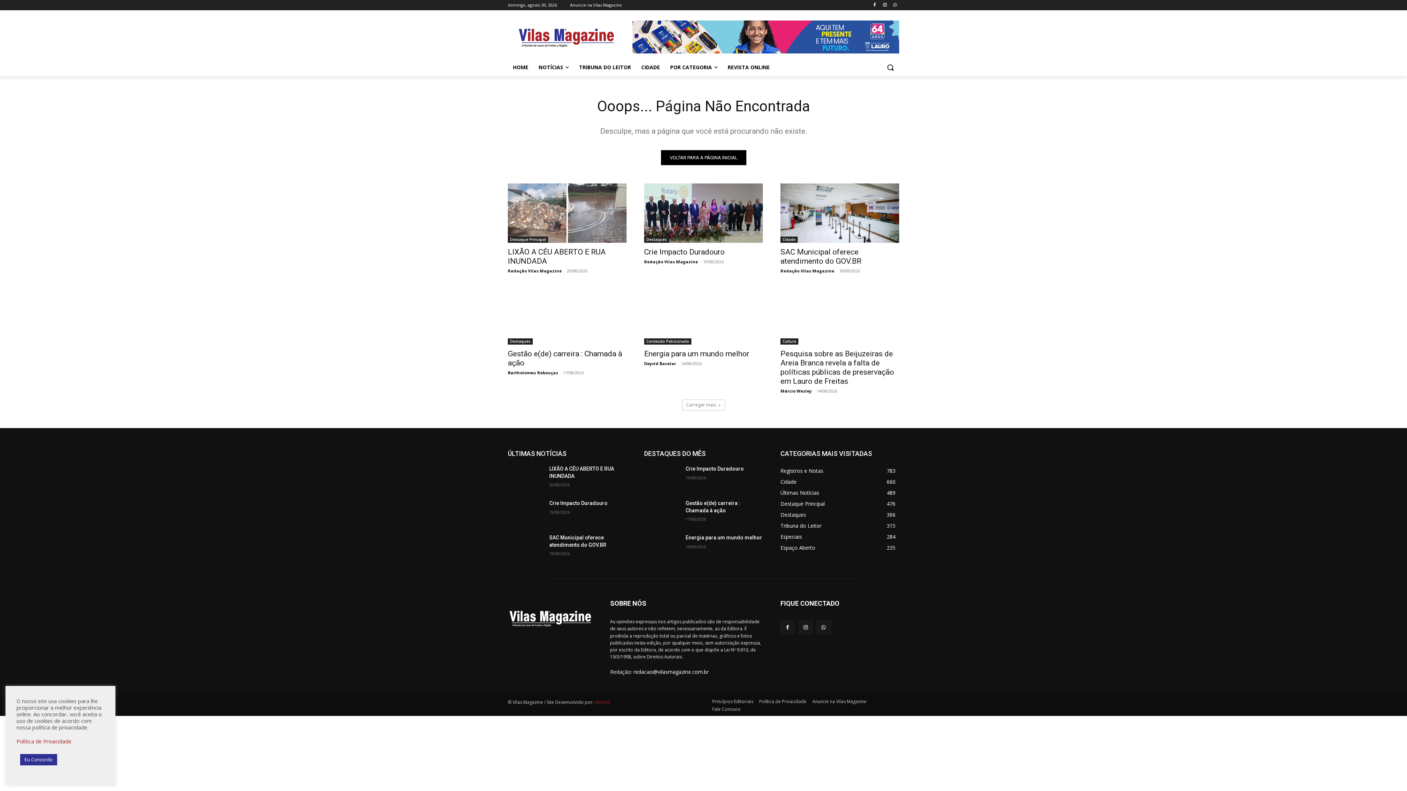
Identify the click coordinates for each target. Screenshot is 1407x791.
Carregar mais (701, 405)
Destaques (656, 239)
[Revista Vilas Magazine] (566, 38)
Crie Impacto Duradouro (684, 252)
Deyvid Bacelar (660, 363)
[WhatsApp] (895, 5)
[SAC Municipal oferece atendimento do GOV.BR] (839, 213)
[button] (890, 67)
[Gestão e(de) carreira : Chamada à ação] (567, 315)
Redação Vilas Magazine (535, 271)
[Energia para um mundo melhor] (703, 315)
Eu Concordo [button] (39, 759)
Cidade (789, 239)
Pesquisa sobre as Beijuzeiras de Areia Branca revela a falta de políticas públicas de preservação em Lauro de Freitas (837, 367)
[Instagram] (884, 5)
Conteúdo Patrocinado (667, 341)
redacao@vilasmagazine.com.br (671, 671)
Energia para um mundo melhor (696, 353)
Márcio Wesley (796, 391)
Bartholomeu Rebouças (533, 372)
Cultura (789, 341)
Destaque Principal (528, 239)
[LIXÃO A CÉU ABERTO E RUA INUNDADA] (567, 213)
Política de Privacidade (43, 741)
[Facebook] (875, 5)
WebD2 (602, 702)
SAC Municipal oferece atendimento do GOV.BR (820, 256)
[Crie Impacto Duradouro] (703, 213)
